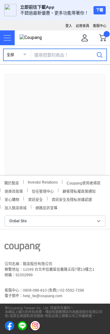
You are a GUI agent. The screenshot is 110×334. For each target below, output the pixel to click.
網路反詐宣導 (46, 207)
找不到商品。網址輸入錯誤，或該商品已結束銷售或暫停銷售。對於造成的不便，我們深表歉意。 (55, 119)
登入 (68, 26)
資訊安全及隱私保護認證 (72, 199)
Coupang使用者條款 (84, 182)
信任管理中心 (43, 190)
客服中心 (99, 26)
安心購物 (12, 199)
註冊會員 (82, 26)
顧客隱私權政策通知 (79, 190)
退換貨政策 (14, 190)
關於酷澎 (11, 182)
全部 (10, 55)
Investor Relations (43, 182)
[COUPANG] (22, 248)
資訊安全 (35, 199)
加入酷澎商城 (16, 207)
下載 (99, 10)
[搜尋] (100, 55)
